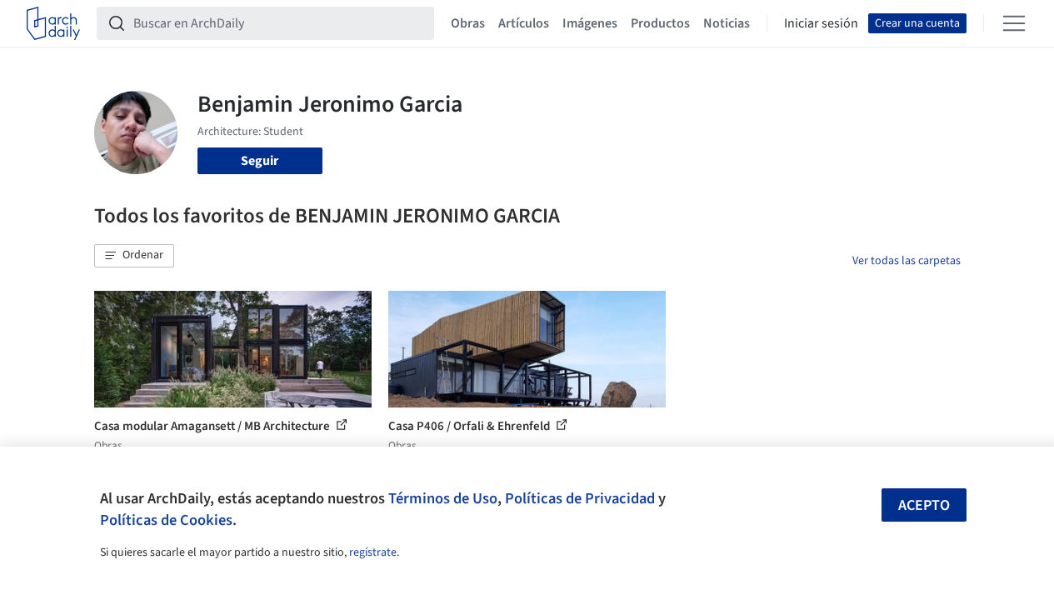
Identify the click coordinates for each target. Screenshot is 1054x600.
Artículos (523, 23)
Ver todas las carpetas (906, 261)
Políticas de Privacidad (580, 498)
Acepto (924, 505)
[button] (134, 256)
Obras (468, 23)
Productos (660, 23)
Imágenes (589, 23)
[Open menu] (1014, 23)
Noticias (726, 23)
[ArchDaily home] (53, 23)
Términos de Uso (442, 498)
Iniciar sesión (821, 23)
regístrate (373, 552)
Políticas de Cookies (166, 520)
